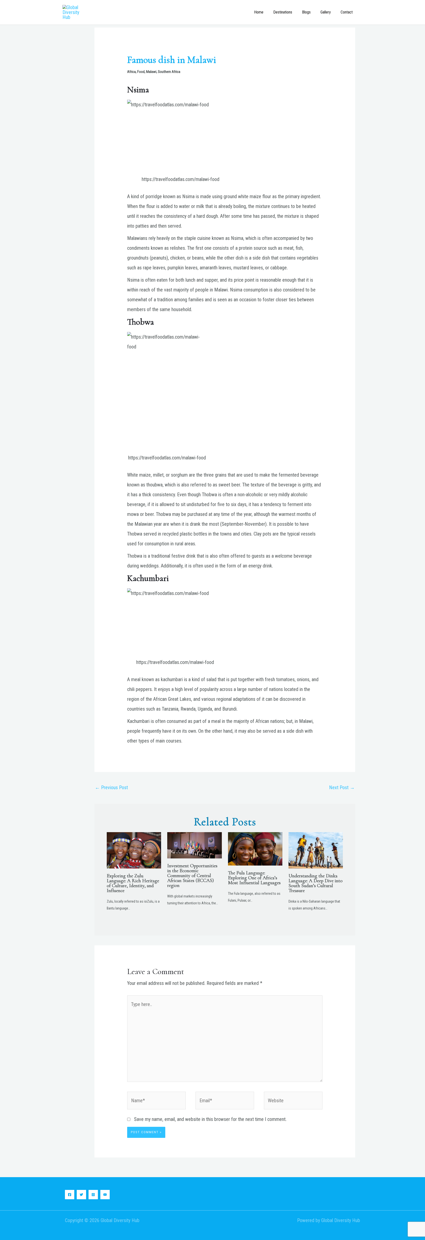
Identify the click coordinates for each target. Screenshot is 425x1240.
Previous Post (111, 787)
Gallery (325, 12)
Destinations (282, 12)
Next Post (342, 787)
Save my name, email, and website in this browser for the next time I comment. (210, 1119)
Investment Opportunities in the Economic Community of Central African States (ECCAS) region (192, 875)
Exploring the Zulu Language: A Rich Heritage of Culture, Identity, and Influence (133, 883)
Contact (347, 12)
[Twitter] (81, 1194)
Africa (131, 71)
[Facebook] (69, 1194)
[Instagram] (93, 1194)
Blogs (306, 12)
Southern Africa (169, 71)
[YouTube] (105, 1194)
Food (141, 71)
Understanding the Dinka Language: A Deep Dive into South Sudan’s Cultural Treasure (315, 883)
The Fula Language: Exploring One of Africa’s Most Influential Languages (254, 878)
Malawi (151, 71)
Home (258, 12)
